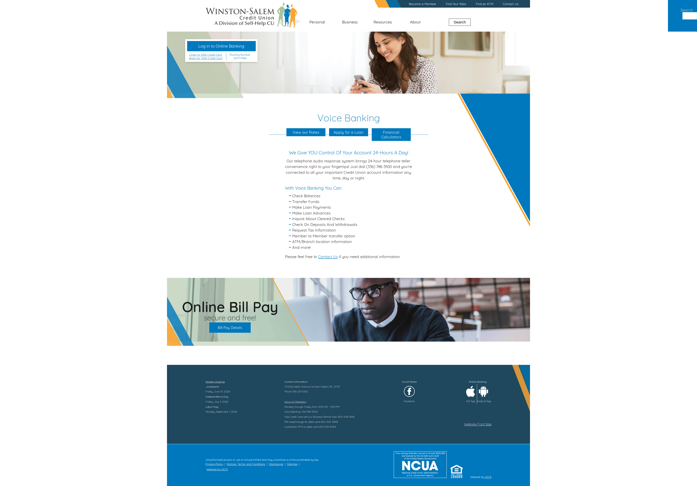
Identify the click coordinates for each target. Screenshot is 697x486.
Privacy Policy (214, 464)
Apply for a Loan (348, 132)
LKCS (488, 477)
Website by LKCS (217, 469)
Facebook (409, 401)
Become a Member (422, 4)
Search (460, 22)
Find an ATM (484, 4)
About (415, 22)
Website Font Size (478, 424)
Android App (484, 401)
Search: (687, 10)
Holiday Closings (215, 381)
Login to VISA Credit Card (205, 54)
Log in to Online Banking (221, 46)
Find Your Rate (456, 4)
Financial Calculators (391, 134)
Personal (317, 22)
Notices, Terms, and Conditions (246, 464)
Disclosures (276, 464)
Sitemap (292, 464)
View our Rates (306, 132)
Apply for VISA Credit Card (205, 58)
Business (350, 22)
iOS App (470, 401)
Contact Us (511, 4)
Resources (383, 22)
